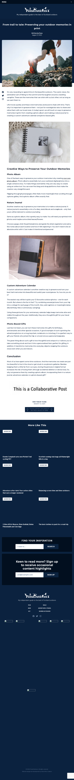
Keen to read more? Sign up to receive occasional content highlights (37, 565)
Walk (44, 605)
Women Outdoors (44, 611)
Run (29, 605)
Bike (29, 608)
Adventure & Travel (44, 608)
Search (51, 546)
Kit (29, 611)
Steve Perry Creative (46, 771)
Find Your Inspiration (37, 540)
